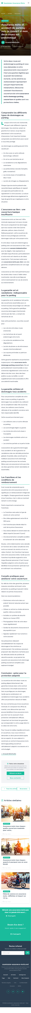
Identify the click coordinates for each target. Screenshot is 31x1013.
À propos (12, 986)
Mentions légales (6, 982)
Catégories (22, 974)
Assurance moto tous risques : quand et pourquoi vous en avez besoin (15, 862)
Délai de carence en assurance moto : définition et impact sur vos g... (14, 896)
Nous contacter (15, 778)
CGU (15, 982)
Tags (3, 978)
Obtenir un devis (15, 773)
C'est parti (12, 916)
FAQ (9, 978)
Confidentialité (23, 982)
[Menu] (28, 3)
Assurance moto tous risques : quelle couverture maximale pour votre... (14, 828)
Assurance (17, 13)
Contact (23, 916)
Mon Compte (25, 978)
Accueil (3, 13)
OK (28, 952)
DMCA (19, 986)
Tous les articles (11, 789)
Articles (10, 13)
